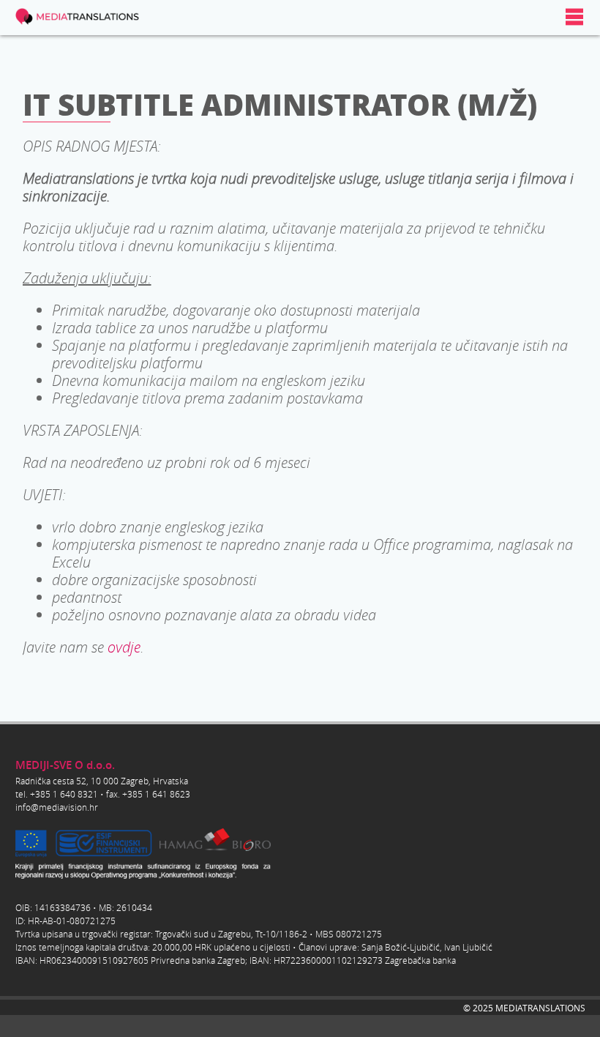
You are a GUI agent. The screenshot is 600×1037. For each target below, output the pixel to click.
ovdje (124, 646)
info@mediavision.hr (56, 807)
